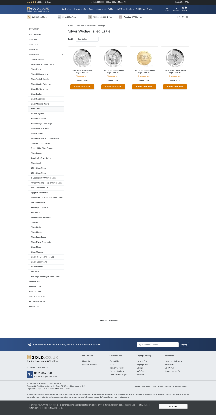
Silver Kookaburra (38, 119)
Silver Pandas (36, 153)
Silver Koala (36, 227)
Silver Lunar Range (38, 237)
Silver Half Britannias (39, 89)
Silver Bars (33, 49)
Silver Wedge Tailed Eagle (41, 124)
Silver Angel (36, 163)
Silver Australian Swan (40, 129)
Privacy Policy (151, 386)
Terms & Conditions (164, 386)
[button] (62, 54)
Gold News (140, 9)
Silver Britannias (37, 59)
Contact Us (179, 2)
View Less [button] (35, 109)
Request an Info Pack (173, 371)
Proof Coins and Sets (37, 301)
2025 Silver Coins (38, 168)
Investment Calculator (173, 361)
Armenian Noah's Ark (39, 188)
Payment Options (117, 371)
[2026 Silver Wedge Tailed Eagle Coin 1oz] (144, 58)
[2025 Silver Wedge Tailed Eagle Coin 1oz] (113, 58)
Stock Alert (82, 87)
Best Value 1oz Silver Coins (42, 64)
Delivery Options (117, 368)
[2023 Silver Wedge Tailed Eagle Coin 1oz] (175, 58)
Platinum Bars (34, 282)
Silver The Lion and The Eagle (43, 257)
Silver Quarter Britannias (41, 84)
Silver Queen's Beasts (40, 104)
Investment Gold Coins (83, 9)
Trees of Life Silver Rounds (42, 148)
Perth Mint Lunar (38, 203)
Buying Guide (142, 365)
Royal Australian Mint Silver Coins (45, 138)
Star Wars (35, 272)
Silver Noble (36, 247)
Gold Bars (33, 40)
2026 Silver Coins (38, 173)
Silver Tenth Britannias (40, 79)
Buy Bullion (66, 9)
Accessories (34, 306)
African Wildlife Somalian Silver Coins (46, 183)
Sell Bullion (109, 9)
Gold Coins (33, 45)
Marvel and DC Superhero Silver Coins (47, 198)
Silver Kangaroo (37, 114)
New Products (35, 35)
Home (70, 26)
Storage (99, 9)
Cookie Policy (140, 386)
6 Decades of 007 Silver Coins (43, 178)
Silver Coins (80, 26)
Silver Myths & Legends (41, 242)
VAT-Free (121, 9)
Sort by (71, 39)
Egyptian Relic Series (39, 193)
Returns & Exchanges (118, 375)
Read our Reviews (89, 365)
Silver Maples (36, 69)
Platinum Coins (35, 287)
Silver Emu (35, 222)
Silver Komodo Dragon (40, 143)
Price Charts (169, 365)
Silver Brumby (37, 133)
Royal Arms (35, 213)
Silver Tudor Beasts (39, 262)
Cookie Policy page (140, 405)
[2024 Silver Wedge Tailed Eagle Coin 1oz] (82, 58)
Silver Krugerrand (38, 99)
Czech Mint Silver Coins (41, 158)
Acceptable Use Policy (180, 386)
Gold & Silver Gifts (37, 296)
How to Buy (142, 361)
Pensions (130, 9)
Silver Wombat (37, 267)
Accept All (173, 406)
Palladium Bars (35, 291)
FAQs (187, 2)
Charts (149, 9)
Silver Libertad (37, 232)
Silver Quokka (37, 252)
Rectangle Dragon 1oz (40, 207)
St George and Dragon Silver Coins (45, 277)
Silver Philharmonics (39, 74)
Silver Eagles (36, 94)
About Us (86, 361)
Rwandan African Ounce (40, 217)
